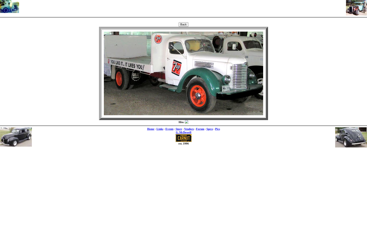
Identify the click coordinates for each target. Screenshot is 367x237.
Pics (217, 128)
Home (150, 128)
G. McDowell (183, 132)
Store (179, 128)
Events (169, 128)
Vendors (189, 128)
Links (160, 128)
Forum (200, 128)
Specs (209, 128)
